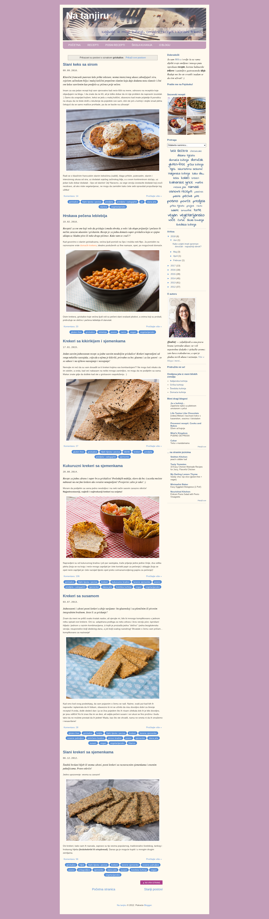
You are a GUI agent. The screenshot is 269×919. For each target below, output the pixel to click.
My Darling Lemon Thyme (184, 474)
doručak (197, 160)
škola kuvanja (195, 220)
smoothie (186, 210)
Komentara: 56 (71, 859)
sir (142, 202)
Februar (177, 260)
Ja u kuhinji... (177, 403)
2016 (173, 270)
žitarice (131, 743)
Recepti (93, 45)
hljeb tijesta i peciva (91, 202)
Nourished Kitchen (180, 491)
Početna (74, 45)
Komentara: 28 (71, 727)
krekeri (137, 452)
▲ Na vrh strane (151, 882)
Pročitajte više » (154, 196)
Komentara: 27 (71, 446)
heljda (99, 733)
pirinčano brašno (96, 738)
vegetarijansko (118, 207)
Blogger (148, 905)
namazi (193, 187)
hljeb (82, 865)
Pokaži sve (202, 447)
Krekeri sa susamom (81, 596)
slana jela (151, 202)
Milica (178, 59)
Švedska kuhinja (178, 388)
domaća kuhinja (179, 160)
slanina (103, 207)
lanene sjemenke (141, 582)
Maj (175, 251)
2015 (173, 274)
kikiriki (127, 452)
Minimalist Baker (179, 484)
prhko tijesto (177, 206)
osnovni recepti (180, 191)
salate (175, 210)
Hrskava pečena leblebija (85, 216)
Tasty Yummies (178, 464)
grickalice (73, 202)
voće (171, 220)
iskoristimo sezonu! (190, 169)
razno (123, 332)
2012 (173, 287)
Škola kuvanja (142, 45)
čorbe (181, 220)
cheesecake (196, 151)
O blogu (164, 45)
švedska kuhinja (124, 587)
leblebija (103, 332)
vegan (133, 332)
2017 (173, 265)
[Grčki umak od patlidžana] (196, 115)
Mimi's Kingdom (178, 433)
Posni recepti (115, 45)
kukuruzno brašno (121, 582)
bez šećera (179, 151)
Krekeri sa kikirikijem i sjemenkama (94, 341)
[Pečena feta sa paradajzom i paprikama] (177, 115)
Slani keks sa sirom (80, 64)
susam (93, 743)
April (175, 256)
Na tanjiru (87, 15)
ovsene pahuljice (75, 738)
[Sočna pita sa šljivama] (196, 134)
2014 (173, 278)
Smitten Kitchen (178, 457)
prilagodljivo (84, 870)
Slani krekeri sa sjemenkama (88, 752)
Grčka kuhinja (177, 384)
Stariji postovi (153, 889)
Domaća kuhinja (178, 392)
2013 (173, 282)
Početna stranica (103, 889)
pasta (176, 196)
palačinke (198, 192)
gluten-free (76, 332)
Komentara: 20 (71, 326)
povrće (185, 201)
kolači (185, 178)
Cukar (173, 440)
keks (176, 178)
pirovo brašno (115, 738)
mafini (199, 182)
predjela (109, 202)
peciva (187, 196)
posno (114, 332)
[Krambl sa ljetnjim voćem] (177, 134)
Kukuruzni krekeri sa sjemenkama (93, 466)
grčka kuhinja (195, 164)
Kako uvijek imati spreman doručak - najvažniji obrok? (187, 245)
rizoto (199, 206)
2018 (173, 236)
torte (197, 210)
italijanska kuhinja (179, 173)
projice (190, 206)
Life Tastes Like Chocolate (184, 413)
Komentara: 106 (72, 576)
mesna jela (179, 187)
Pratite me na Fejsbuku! (180, 84)
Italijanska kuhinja (178, 381)
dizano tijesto (186, 155)
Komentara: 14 (71, 196)
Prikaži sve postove (136, 57)
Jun (175, 240)
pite (196, 196)
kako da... (198, 173)
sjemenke (124, 457)
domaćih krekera (88, 245)
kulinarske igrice (181, 182)
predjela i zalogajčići (127, 202)
